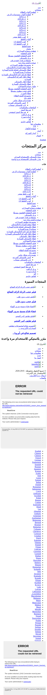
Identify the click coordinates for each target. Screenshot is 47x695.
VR (34, 126)
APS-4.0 (22, 28)
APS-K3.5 (22, 26)
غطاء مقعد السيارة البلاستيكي (18, 67)
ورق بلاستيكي (25, 58)
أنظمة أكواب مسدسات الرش (19, 14)
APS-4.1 (22, 30)
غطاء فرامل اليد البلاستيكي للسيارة (16, 75)
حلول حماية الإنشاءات (27, 86)
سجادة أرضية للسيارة (22, 72)
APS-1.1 (22, 17)
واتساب (43, 378)
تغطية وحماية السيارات (26, 51)
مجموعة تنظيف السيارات (20, 65)
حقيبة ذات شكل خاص (22, 100)
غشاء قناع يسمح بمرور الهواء (22, 311)
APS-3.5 (22, 23)
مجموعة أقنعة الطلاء (22, 96)
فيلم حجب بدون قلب (25, 301)
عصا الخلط (26, 46)
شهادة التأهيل (30, 129)
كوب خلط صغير (19, 37)
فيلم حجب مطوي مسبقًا (21, 91)
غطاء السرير (26, 93)
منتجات (38, 10)
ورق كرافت (26, 115)
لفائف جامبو (26, 122)
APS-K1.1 (22, 19)
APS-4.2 (22, 32)
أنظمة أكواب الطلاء (28, 12)
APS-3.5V (22, 35)
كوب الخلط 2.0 (20, 44)
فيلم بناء (27, 98)
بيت (39, 7)
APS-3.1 (22, 21)
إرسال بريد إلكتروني (37, 375)
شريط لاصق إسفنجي (17, 112)
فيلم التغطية (26, 53)
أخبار (39, 131)
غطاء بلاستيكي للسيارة (21, 84)
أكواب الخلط (26, 39)
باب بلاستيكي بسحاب (17, 105)
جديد (39, 355)
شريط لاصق (26, 110)
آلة (30, 119)
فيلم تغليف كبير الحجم (25, 321)
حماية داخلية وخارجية (27, 63)
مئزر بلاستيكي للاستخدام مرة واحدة (26, 159)
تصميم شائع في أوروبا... (24, 333)
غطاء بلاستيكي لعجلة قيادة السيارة (16, 70)
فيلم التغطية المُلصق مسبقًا (19, 56)
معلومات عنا (36, 124)
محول (28, 49)
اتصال (38, 136)
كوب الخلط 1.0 (20, 42)
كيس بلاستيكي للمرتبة (17, 103)
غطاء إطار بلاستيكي (23, 82)
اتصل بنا (37, 358)
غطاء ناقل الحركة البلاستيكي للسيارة (21, 234)
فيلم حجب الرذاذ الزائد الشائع (21, 292)
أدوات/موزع (26, 117)
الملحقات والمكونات (27, 107)
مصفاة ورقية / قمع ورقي (20, 60)
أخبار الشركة (30, 133)
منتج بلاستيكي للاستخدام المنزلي (27, 157)
